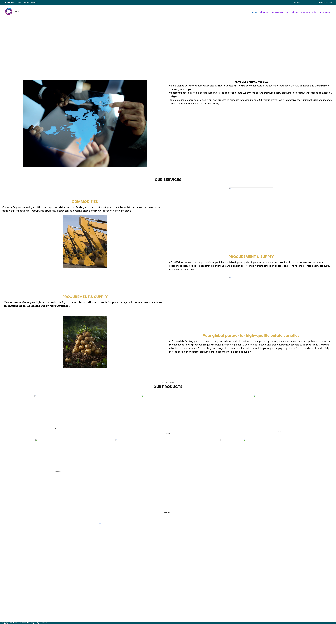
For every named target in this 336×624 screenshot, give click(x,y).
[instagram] (313, 2)
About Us (264, 12)
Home (254, 12)
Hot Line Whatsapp (326, 2)
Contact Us (324, 12)
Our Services (277, 12)
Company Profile (308, 12)
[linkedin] (305, 2)
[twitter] (308, 2)
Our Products (292, 12)
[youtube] (310, 2)
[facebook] (303, 2)
